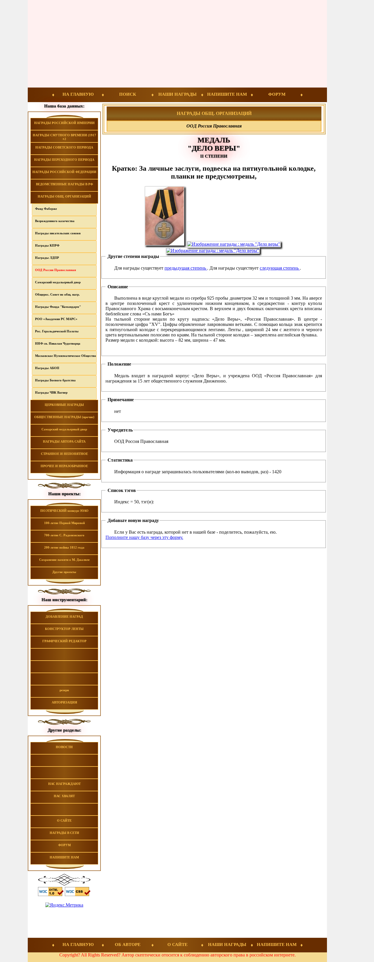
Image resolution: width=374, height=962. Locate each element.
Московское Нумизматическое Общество (65, 355)
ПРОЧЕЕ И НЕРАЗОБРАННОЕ (64, 466)
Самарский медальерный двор (58, 282)
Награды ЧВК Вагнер (51, 392)
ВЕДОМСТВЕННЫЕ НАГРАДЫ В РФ (64, 184)
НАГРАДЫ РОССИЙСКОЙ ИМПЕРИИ (64, 123)
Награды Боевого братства (55, 380)
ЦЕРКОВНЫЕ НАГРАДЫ (64, 404)
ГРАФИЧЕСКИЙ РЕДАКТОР (64, 641)
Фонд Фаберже (46, 208)
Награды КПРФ (47, 245)
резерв (64, 690)
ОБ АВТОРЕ (128, 944)
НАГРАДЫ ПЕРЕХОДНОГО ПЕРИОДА (64, 159)
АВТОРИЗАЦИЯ (64, 702)
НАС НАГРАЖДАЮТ (64, 783)
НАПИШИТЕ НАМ (227, 94)
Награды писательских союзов (58, 233)
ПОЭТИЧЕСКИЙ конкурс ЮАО (64, 510)
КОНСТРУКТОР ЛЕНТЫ (64, 629)
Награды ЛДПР (47, 257)
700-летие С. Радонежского (64, 535)
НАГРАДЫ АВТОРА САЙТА (64, 441)
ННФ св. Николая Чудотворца (57, 343)
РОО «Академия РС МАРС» (56, 319)
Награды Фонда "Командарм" (58, 306)
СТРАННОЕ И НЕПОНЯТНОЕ (64, 453)
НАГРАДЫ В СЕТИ (64, 832)
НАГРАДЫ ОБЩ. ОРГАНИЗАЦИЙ (64, 196)
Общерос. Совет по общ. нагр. (57, 294)
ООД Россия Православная (55, 270)
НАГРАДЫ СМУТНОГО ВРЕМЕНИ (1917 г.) (64, 136)
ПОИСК (127, 94)
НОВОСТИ (64, 747)
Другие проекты (64, 572)
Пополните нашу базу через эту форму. (144, 537)
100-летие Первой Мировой (64, 523)
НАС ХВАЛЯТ (64, 796)
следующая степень (280, 268)
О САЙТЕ (64, 820)
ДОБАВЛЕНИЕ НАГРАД (64, 616)
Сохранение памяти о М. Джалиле (64, 559)
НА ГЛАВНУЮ (78, 94)
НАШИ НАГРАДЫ (177, 94)
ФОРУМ (276, 94)
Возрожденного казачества (55, 221)
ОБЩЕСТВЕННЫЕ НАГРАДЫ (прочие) (64, 417)
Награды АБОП (47, 368)
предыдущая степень (186, 268)
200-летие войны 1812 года (64, 547)
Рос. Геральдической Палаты (57, 331)
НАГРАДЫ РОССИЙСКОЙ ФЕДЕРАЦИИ (64, 172)
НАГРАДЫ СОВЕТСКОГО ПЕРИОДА (64, 147)
